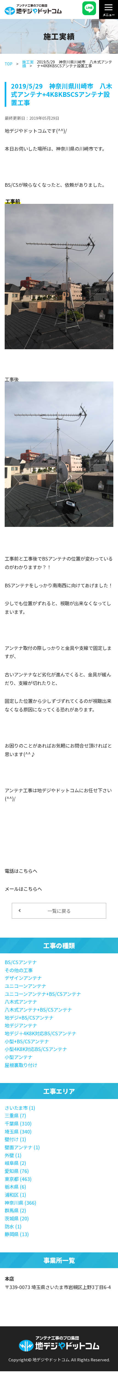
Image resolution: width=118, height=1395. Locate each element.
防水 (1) (13, 1226)
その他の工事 (19, 970)
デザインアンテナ (23, 977)
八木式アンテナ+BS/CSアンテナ (38, 1009)
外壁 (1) (13, 1155)
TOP (8, 63)
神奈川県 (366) (20, 1202)
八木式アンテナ (21, 1001)
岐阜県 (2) (15, 1162)
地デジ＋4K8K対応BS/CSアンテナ (40, 1033)
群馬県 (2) (15, 1210)
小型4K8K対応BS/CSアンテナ (36, 1048)
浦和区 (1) (15, 1194)
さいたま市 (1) (20, 1107)
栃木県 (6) (15, 1186)
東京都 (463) (18, 1178)
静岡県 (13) (17, 1234)
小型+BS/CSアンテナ (27, 1041)
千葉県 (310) (18, 1123)
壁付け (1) (15, 1139)
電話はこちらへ (21, 870)
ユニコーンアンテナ (25, 985)
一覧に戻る (59, 910)
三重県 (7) (15, 1115)
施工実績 (28, 63)
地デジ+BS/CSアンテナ (29, 1017)
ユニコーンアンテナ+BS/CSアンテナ (43, 993)
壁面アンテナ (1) (22, 1147)
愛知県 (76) (17, 1170)
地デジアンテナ (21, 1025)
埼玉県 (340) (18, 1131)
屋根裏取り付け (21, 1064)
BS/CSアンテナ (21, 962)
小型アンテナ (18, 1056)
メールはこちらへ (23, 888)
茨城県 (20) (17, 1218)
